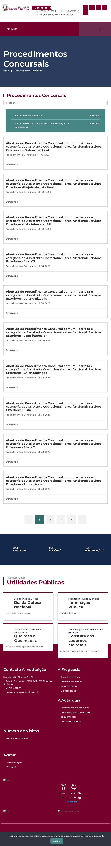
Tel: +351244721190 (45, 11)
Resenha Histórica (70, 677)
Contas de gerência (71, 721)
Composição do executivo (75, 707)
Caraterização (68, 690)
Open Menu (101, 29)
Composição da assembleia (76, 712)
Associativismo (69, 686)
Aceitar (57, 840)
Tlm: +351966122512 (69, 11)
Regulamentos (68, 716)
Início (6, 70)
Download (12, 164)
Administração (14, 762)
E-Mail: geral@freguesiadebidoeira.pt (54, 14)
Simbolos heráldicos (71, 681)
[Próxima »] (82, 519)
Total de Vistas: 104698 (15, 738)
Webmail (11, 767)
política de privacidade (92, 836)
